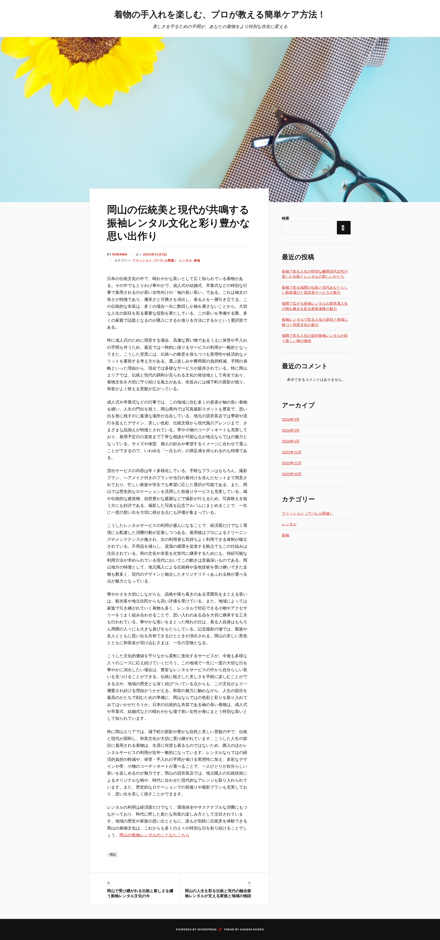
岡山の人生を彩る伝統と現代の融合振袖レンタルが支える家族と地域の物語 (218, 893)
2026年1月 (291, 441)
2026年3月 (291, 419)
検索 (285, 218)
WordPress (207, 929)
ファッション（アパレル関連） (154, 260)
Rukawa (120, 254)
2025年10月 (292, 474)
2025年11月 (292, 463)
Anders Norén (252, 929)
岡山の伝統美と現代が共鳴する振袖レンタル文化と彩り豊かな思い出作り (178, 222)
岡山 (113, 854)
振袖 (197, 260)
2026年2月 (291, 430)
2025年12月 (292, 452)
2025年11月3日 (155, 254)
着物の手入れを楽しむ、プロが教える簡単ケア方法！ (220, 14)
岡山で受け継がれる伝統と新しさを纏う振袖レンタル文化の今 (140, 893)
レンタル (185, 260)
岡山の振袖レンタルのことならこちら (154, 835)
